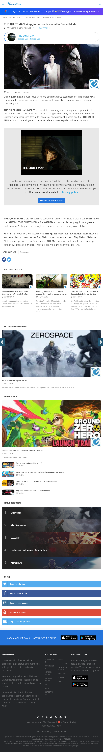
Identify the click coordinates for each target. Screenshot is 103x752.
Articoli (61, 677)
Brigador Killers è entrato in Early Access (33, 490)
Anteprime (62, 674)
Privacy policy (70, 192)
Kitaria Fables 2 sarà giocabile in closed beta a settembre (40, 472)
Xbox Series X (49, 667)
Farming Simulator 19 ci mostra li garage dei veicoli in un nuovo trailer (51, 292)
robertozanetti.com (51, 725)
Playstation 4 (44, 28)
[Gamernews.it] (14, 4)
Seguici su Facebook (18, 593)
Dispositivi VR (49, 693)
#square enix (24, 252)
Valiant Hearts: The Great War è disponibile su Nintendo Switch (15, 292)
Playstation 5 (49, 661)
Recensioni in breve (62, 669)
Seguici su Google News (20, 622)
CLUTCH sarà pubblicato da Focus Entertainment (36, 481)
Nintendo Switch (48, 679)
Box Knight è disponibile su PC (29, 463)
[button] (4, 259)
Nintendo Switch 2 (48, 673)
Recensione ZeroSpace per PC (14, 380)
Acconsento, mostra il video (51, 200)
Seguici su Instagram (19, 603)
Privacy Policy (44, 731)
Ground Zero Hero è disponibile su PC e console (22, 450)
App (59, 681)
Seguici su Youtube (18, 612)
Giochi (60, 660)
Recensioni (62, 664)
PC (34, 28)
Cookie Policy (59, 731)
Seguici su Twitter (17, 584)
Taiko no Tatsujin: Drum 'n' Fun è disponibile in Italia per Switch (84, 292)
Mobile (47, 688)
